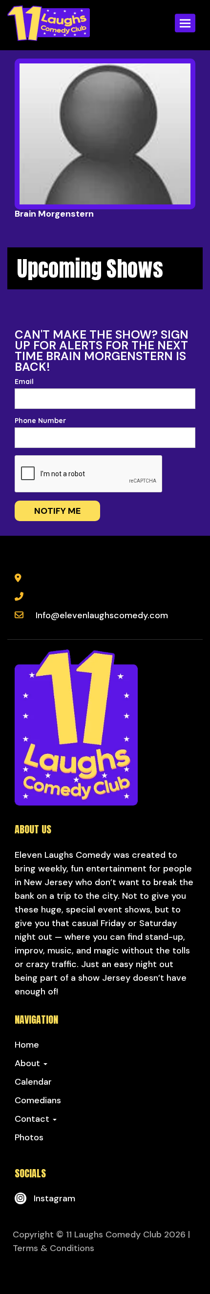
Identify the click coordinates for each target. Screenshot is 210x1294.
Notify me (57, 511)
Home (27, 1045)
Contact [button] (33, 1119)
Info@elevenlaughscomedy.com (102, 615)
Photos (29, 1137)
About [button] (28, 1063)
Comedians (38, 1100)
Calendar (33, 1082)
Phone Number (40, 420)
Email (24, 381)
